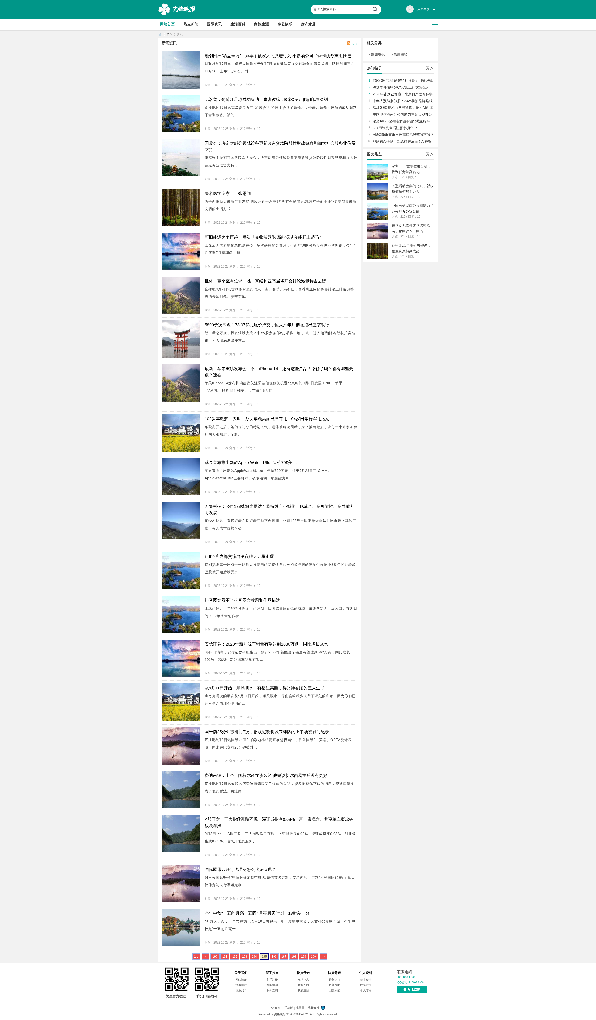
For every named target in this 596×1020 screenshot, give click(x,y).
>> (323, 956)
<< (205, 956)
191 (224, 956)
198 (293, 956)
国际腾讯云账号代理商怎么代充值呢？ (240, 869)
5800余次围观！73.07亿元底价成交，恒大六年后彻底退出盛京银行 (267, 325)
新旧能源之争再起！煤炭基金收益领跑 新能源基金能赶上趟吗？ (264, 237)
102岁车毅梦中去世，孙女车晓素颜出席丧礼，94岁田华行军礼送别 (267, 418)
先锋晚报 (184, 9)
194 (254, 956)
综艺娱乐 (285, 24)
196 (274, 956)
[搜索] (376, 9)
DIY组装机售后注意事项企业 (395, 128)
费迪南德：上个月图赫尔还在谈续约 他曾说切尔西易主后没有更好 (266, 775)
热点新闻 (190, 24)
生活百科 (237, 24)
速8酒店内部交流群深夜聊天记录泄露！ (241, 556)
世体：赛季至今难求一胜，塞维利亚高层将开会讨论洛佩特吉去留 (265, 281)
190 (215, 956)
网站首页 (167, 24)
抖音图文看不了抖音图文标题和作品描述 (242, 600)
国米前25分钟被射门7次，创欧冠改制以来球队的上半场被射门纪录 (267, 731)
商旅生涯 (261, 24)
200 (313, 956)
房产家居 (308, 24)
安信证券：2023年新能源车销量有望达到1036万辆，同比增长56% (266, 644)
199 (303, 956)
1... (196, 956)
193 (244, 956)
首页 (160, 34)
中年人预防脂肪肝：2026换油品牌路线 (403, 101)
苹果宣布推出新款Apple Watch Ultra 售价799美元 (251, 462)
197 (283, 956)
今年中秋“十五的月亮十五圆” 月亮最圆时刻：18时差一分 (257, 913)
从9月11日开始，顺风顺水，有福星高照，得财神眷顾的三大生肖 (264, 688)
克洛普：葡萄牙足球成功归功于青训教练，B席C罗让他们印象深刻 (266, 99)
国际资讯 (214, 24)
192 (234, 956)
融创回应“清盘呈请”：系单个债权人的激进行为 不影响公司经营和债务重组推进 (278, 55)
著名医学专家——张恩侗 (228, 193)
